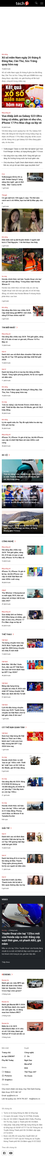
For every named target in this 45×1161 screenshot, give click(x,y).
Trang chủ (6, 1052)
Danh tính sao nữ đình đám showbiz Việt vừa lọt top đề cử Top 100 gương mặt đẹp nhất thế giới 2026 (21, 357)
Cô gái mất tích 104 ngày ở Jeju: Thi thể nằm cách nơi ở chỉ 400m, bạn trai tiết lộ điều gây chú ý (22, 200)
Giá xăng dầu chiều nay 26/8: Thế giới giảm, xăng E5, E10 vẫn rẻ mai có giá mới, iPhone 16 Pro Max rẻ (22, 339)
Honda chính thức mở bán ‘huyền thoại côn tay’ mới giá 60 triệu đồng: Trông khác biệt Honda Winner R (22, 281)
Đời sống (5, 387)
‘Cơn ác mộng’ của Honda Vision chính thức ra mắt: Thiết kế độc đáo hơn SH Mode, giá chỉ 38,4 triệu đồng (22, 407)
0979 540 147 (16, 1092)
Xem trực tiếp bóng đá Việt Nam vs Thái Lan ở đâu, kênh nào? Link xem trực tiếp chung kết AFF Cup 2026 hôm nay (13, 741)
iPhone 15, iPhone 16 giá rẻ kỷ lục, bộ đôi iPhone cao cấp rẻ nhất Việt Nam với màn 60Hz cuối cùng (22, 440)
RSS (26, 1068)
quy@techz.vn (12, 1095)
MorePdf (28, 1064)
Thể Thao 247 (30, 1072)
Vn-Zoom (28, 1076)
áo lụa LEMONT (8, 1056)
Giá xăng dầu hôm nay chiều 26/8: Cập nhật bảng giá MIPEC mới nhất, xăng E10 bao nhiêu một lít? (16, 312)
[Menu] (41, 3)
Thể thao (7, 634)
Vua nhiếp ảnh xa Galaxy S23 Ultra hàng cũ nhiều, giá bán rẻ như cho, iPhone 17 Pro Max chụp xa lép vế (22, 119)
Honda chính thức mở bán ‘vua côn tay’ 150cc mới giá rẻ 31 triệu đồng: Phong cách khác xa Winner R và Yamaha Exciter (13, 811)
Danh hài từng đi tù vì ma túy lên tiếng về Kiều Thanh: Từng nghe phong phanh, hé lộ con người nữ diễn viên (22, 374)
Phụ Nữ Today (8, 1060)
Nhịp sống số (6, 334)
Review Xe (5, 980)
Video (5, 899)
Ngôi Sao (28, 1060)
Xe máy (4, 402)
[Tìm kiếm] (34, 3)
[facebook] (4, 1152)
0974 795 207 (22, 1099)
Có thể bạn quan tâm (13, 727)
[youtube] (10, 1152)
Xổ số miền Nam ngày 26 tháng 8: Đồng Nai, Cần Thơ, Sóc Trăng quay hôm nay (21, 61)
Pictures (8, 1076)
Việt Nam (5, 640)
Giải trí (4, 352)
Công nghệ (8, 541)
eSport (4, 590)
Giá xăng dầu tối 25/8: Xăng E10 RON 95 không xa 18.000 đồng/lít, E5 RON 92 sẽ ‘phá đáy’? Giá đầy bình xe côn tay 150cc (13, 787)
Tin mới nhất (9, 327)
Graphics (8, 1080)
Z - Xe (27, 1056)
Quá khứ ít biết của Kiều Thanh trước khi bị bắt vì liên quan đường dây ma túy (13, 882)
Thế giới (4, 195)
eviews (6, 974)
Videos (8, 1072)
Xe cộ (5, 455)
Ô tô (3, 174)
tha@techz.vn (34, 1099)
